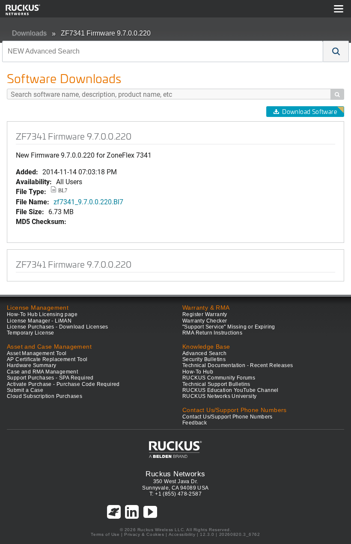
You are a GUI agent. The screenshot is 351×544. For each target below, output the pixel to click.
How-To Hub (197, 372)
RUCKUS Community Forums (218, 378)
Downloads (29, 33)
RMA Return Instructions (212, 333)
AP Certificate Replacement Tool (47, 359)
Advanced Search (204, 353)
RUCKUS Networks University (219, 396)
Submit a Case (25, 390)
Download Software (309, 112)
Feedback (194, 423)
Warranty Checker (204, 321)
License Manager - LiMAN (39, 321)
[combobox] (162, 51)
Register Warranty (204, 314)
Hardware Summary (31, 365)
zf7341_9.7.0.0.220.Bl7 (88, 201)
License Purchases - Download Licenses (57, 327)
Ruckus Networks (175, 474)
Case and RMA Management (42, 372)
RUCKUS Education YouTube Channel (230, 390)
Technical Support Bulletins (216, 384)
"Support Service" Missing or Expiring (228, 327)
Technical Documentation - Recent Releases (237, 365)
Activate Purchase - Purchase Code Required (63, 384)
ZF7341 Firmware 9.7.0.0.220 (106, 33)
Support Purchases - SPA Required (50, 378)
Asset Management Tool (36, 353)
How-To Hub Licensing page (42, 314)
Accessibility (182, 534)
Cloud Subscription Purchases (44, 396)
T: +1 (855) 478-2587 (175, 494)
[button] (336, 51)
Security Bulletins (204, 359)
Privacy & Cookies (144, 534)
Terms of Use (105, 534)
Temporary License (30, 333)
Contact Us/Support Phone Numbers (227, 417)
